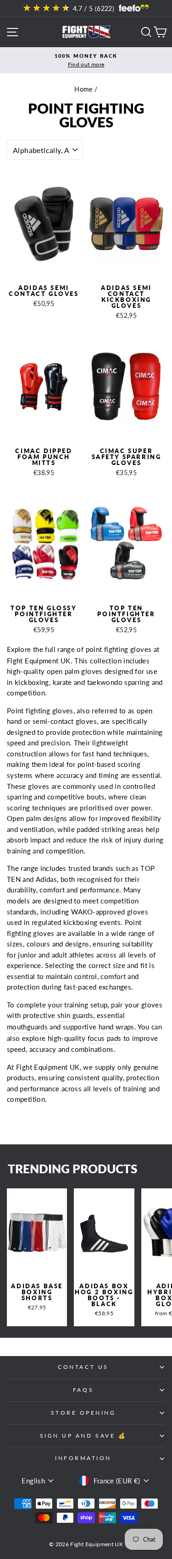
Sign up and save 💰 (83, 1435)
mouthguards (27, 1027)
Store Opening (83, 1412)
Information (83, 1458)
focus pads (105, 1038)
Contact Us (83, 1366)
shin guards (75, 1015)
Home (83, 89)
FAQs (83, 1389)
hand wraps (116, 1027)
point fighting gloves (119, 649)
